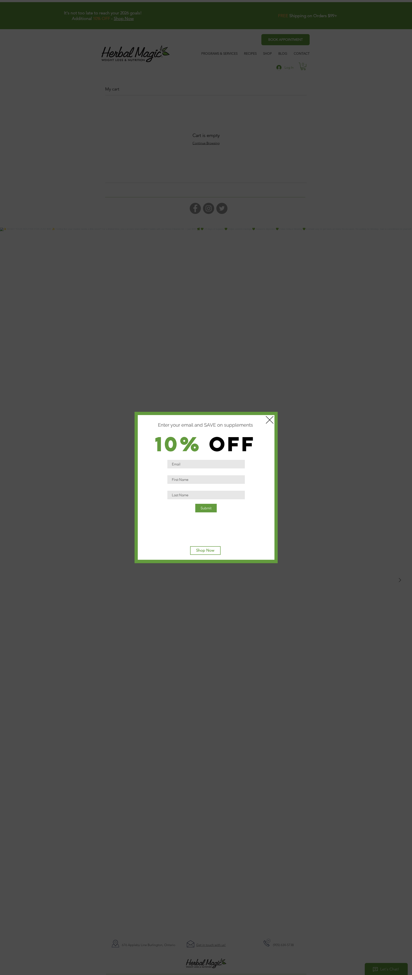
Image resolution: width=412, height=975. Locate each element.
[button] (269, 420)
